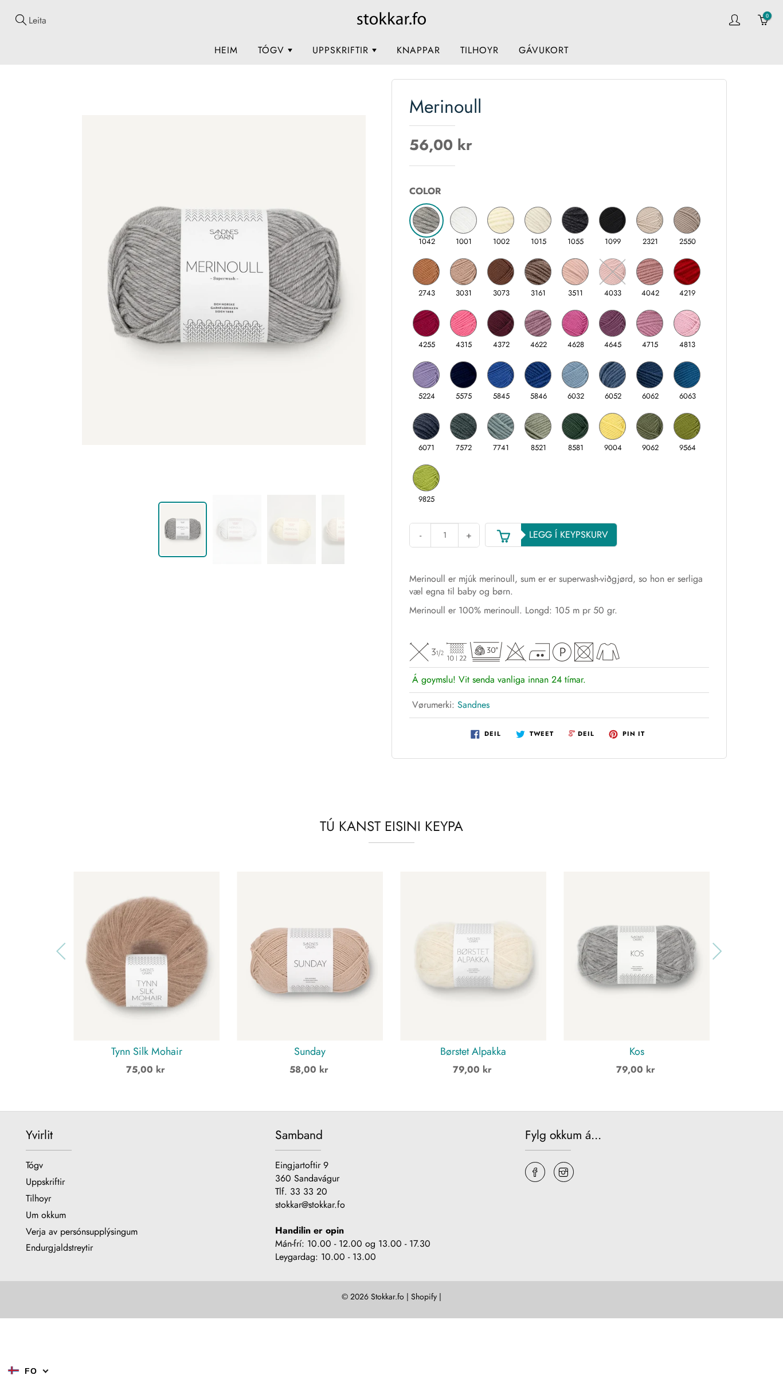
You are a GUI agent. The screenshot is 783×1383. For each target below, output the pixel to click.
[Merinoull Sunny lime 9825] (426, 478)
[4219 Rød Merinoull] (687, 272)
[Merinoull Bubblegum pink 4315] (464, 323)
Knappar (418, 50)
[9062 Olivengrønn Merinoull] (650, 426)
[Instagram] (564, 1172)
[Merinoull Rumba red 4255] (426, 323)
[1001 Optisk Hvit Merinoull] (464, 220)
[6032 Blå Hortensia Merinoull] (575, 375)
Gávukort (544, 50)
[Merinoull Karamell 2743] (426, 272)
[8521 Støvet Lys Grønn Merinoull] (538, 426)
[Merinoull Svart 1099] (613, 220)
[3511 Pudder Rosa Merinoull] (575, 272)
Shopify (424, 1296)
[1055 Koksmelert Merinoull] (575, 220)
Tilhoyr (479, 50)
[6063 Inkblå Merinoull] (687, 375)
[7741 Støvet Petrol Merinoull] (501, 426)
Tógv (273, 50)
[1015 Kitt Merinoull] (538, 220)
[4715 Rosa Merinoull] (650, 323)
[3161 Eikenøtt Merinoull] (538, 272)
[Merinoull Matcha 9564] (687, 426)
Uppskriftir (342, 50)
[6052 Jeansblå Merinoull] (613, 375)
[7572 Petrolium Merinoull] (464, 426)
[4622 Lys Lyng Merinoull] (538, 323)
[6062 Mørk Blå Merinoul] (650, 375)
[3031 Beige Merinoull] (464, 272)
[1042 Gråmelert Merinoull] (426, 220)
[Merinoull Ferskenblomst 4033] (613, 272)
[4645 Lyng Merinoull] (613, 323)
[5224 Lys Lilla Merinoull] (426, 375)
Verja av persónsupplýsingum (82, 1231)
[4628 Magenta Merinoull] (575, 323)
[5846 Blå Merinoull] (538, 375)
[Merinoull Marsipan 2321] (650, 220)
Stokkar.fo (387, 1296)
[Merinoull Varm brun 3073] (501, 272)
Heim (226, 50)
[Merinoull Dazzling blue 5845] (501, 375)
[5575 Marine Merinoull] (464, 375)
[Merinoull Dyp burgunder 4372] (501, 323)
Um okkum (46, 1215)
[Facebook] (535, 1172)
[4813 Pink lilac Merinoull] (687, 323)
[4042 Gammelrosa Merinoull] (650, 272)
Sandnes (473, 704)
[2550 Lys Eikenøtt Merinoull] (687, 220)
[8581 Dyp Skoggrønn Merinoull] (575, 426)
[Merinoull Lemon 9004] (613, 426)
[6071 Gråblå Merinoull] (426, 426)
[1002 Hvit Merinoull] (501, 220)
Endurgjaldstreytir (59, 1247)
